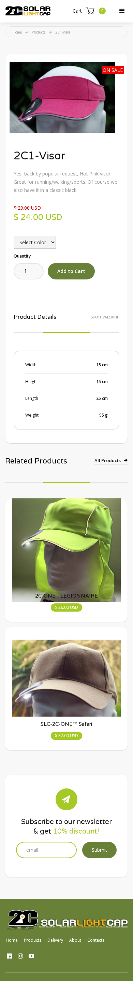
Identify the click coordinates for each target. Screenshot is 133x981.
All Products (107, 460)
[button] (122, 11)
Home (17, 32)
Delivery (55, 940)
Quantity (22, 256)
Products (38, 32)
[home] (28, 11)
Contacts (95, 940)
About (75, 940)
